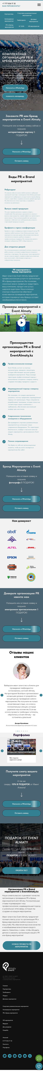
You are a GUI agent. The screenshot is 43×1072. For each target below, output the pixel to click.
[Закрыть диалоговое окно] (40, 3)
